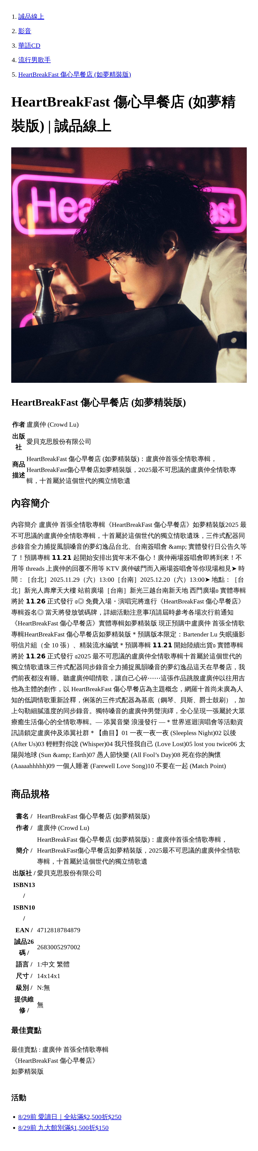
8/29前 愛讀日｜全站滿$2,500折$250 (69, 1116)
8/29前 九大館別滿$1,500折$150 (63, 1127)
